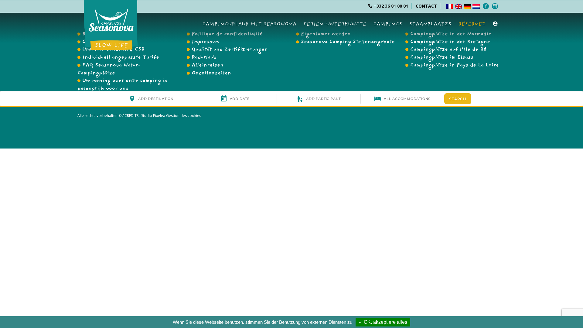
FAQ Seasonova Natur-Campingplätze (109, 69)
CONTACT (426, 6)
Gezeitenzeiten (211, 73)
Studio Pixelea (153, 115)
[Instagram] (495, 6)
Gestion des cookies (183, 115)
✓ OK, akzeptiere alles (383, 322)
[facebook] (486, 6)
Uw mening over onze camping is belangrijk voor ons (122, 85)
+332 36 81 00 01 (391, 6)
